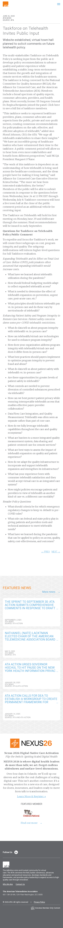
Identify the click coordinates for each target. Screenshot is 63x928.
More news (48, 592)
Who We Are (8, 884)
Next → (56, 552)
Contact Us (20, 884)
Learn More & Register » (31, 796)
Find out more (29, 822)
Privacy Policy (39, 902)
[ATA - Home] (6, 3)
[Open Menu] (58, 4)
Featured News (17, 588)
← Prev (45, 552)
